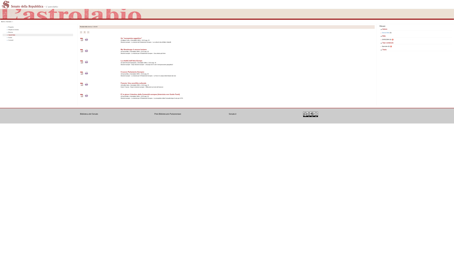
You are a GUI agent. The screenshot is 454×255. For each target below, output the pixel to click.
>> (88, 32)
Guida (10, 37)
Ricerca (10, 32)
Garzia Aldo (385, 33)
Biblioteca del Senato (89, 114)
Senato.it (232, 114)
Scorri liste (12, 35)
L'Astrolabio (8, 21)
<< (81, 32)
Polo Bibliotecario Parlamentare (167, 114)
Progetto (11, 27)
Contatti (10, 40)
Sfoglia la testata (13, 29)
